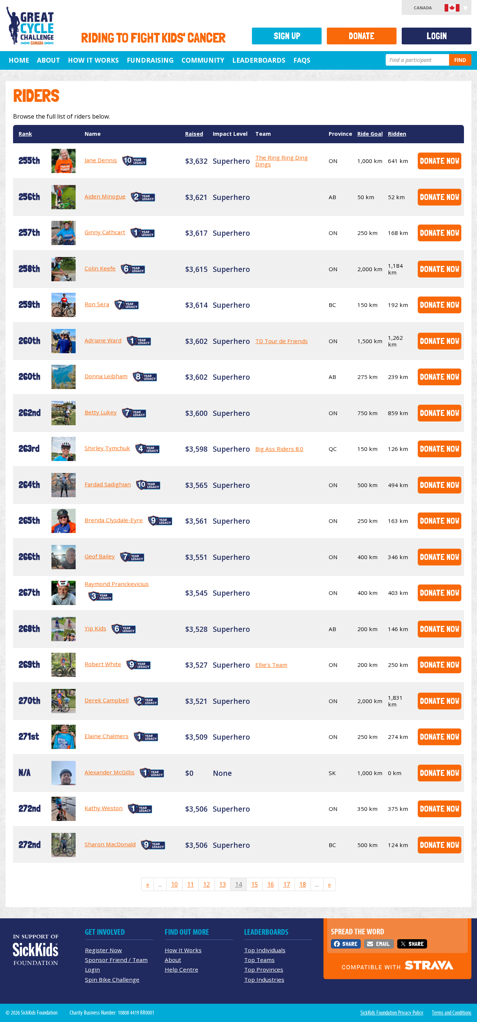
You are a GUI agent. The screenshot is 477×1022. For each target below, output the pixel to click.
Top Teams (259, 959)
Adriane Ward (103, 340)
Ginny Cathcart (105, 232)
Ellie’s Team (271, 664)
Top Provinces (263, 969)
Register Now (103, 950)
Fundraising (150, 60)
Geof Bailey (100, 556)
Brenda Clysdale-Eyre (114, 520)
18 (302, 884)
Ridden (397, 133)
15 (254, 884)
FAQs (301, 60)
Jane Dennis (101, 160)
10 (174, 884)
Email (382, 943)
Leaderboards (258, 60)
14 (238, 884)
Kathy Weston (104, 808)
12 (206, 884)
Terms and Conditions (451, 1012)
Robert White (103, 664)
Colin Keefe (100, 268)
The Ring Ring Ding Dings (281, 161)
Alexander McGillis (110, 772)
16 (270, 884)
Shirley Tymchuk (107, 448)
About (48, 60)
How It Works (93, 60)
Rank (25, 133)
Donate (362, 36)
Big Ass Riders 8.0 (279, 448)
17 (286, 884)
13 (222, 884)
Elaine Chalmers (107, 736)
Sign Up (287, 36)
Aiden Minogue (105, 196)
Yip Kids (95, 628)
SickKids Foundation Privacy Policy (391, 1012)
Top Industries (264, 979)
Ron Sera (97, 304)
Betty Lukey (101, 412)
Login (437, 36)
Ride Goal (370, 133)
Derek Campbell (107, 700)
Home (19, 60)
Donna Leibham (106, 376)
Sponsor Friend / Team (116, 959)
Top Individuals (264, 950)
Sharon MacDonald (110, 844)
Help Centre (181, 969)
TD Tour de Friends (281, 341)
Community (202, 60)
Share (349, 943)
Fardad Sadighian (108, 484)
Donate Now (439, 161)
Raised (194, 133)
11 (190, 884)
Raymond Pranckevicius (117, 583)
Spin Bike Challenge (112, 979)
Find (460, 59)
